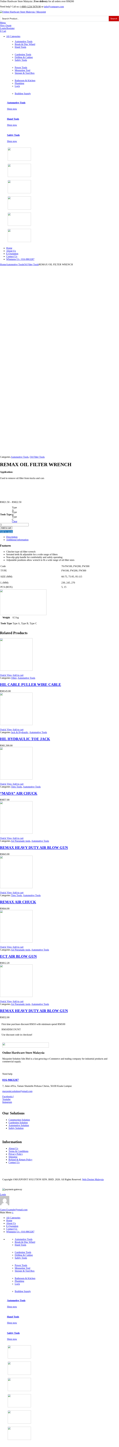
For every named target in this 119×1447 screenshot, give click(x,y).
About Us (11, 251)
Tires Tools (16, 786)
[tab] (62, 537)
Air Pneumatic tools (20, 841)
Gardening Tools (23, 54)
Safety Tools (21, 60)
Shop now (12, 109)
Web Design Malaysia (93, 1179)
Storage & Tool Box (25, 73)
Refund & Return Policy (20, 1159)
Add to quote (6, 531)
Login (3, 1194)
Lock (17, 86)
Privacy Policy (16, 1154)
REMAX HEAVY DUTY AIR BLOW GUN (34, 848)
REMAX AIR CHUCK (18, 902)
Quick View (6, 675)
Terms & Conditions (18, 1151)
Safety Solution (16, 1128)
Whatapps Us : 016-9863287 (20, 259)
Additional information (17, 539)
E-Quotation (12, 253)
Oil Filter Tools (31, 264)
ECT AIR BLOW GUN (18, 956)
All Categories (13, 36)
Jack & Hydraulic (19, 732)
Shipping (13, 1156)
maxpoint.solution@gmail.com (17, 1091)
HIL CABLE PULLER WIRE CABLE (30, 685)
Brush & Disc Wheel (25, 44)
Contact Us (11, 256)
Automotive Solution (19, 1125)
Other (13, 678)
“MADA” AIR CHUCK (18, 793)
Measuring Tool (22, 70)
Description (12, 537)
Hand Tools (20, 47)
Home (9, 248)
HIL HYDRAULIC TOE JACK (25, 739)
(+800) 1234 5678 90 (30, 6)
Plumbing (19, 83)
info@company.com (54, 6)
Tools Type (6, 514)
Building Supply (23, 93)
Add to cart (6, 528)
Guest (13, 1209)
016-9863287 (10, 1080)
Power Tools (21, 67)
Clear (14, 521)
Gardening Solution (18, 1122)
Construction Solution (19, 1119)
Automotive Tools (23, 41)
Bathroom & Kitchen (25, 80)
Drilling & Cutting (24, 57)
